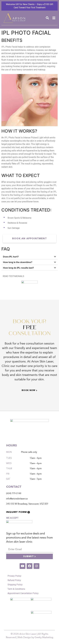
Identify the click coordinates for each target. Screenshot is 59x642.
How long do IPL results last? (18, 267)
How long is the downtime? (17, 262)
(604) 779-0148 (13, 493)
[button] (47, 18)
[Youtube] (22, 566)
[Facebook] (29, 566)
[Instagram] (36, 566)
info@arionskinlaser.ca (17, 499)
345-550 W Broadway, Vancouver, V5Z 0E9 (27, 504)
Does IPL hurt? (11, 256)
